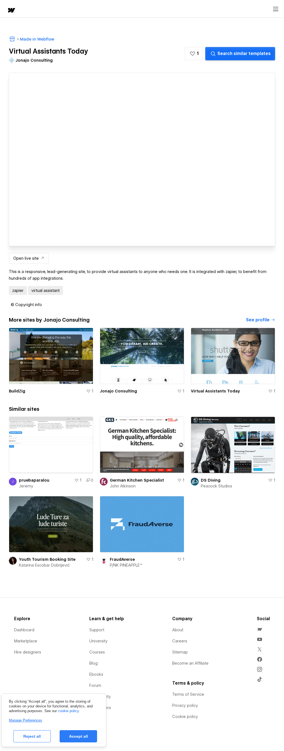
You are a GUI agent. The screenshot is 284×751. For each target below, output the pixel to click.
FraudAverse (122, 559)
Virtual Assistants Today (215, 391)
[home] (11, 11)
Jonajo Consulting (118, 391)
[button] (194, 53)
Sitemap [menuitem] (180, 652)
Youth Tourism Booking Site (47, 559)
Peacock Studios (216, 486)
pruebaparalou (34, 480)
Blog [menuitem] (93, 663)
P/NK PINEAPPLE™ (126, 565)
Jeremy (26, 486)
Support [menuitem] (96, 630)
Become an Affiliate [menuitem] (190, 663)
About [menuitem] (177, 630)
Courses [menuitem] (97, 652)
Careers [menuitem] (179, 641)
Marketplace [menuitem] (25, 641)
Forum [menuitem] (95, 685)
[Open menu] (276, 9)
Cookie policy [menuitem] (185, 716)
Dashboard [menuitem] (24, 630)
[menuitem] (259, 629)
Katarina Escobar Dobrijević (44, 565)
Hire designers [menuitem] (27, 652)
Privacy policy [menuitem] (185, 705)
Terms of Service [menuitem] (188, 694)
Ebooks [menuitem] (96, 674)
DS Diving (210, 480)
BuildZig (17, 391)
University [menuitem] (98, 641)
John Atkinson (123, 486)
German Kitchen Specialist (137, 480)
